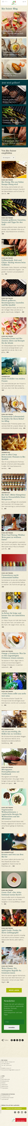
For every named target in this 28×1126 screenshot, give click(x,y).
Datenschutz (5, 1086)
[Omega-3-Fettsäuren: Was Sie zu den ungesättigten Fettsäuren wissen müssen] (14, 69)
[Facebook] (12, 1040)
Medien (4, 1083)
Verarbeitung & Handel (8, 1097)
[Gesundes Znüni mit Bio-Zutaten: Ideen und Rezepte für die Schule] (14, 24)
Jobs (3, 1077)
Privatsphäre (5, 1088)
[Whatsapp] (17, 1040)
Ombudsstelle (5, 1081)
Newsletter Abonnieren (14, 1108)
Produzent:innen (6, 1096)
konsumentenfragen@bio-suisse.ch (11, 1070)
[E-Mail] (20, 1040)
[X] (14, 1040)
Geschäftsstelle (6, 1079)
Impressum (4, 1084)
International (5, 1099)
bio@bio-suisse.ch (6, 1068)
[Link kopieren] (23, 1040)
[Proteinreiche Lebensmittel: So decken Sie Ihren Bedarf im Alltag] (14, 48)
